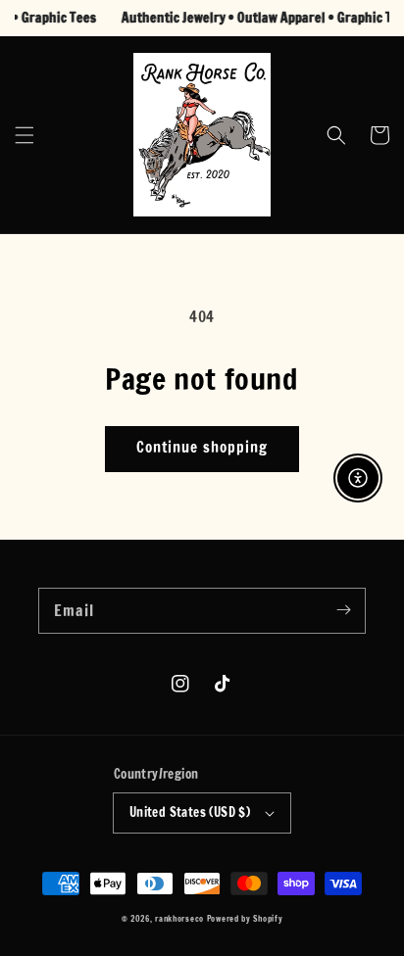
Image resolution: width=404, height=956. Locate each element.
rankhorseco (179, 919)
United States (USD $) (189, 812)
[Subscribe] (343, 610)
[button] (24, 135)
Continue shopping (202, 447)
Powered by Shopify (245, 919)
